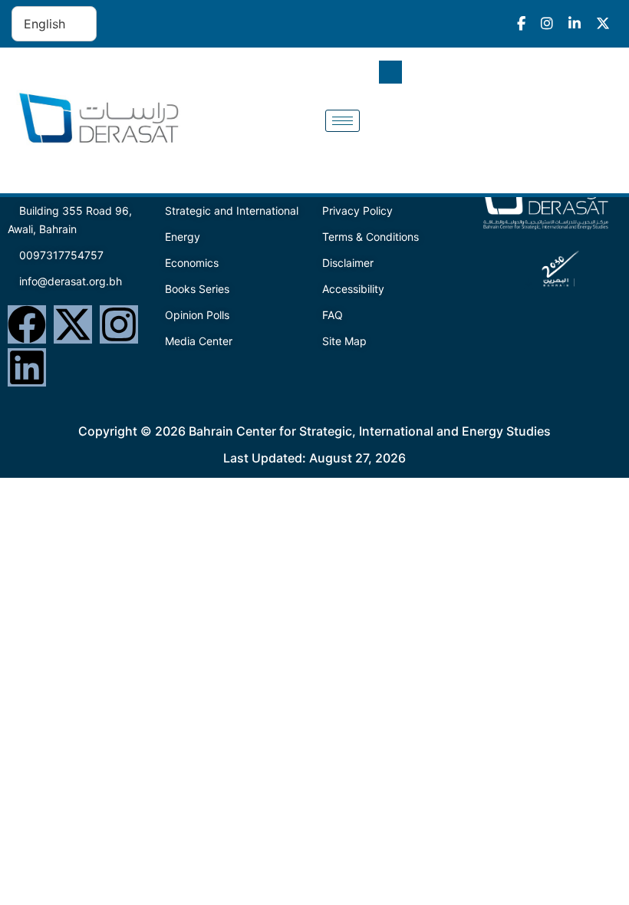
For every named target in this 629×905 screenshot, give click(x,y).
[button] (390, 72)
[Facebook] (27, 324)
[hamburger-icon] (342, 121)
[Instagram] (119, 324)
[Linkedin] (27, 367)
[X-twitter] (73, 324)
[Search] (590, 136)
